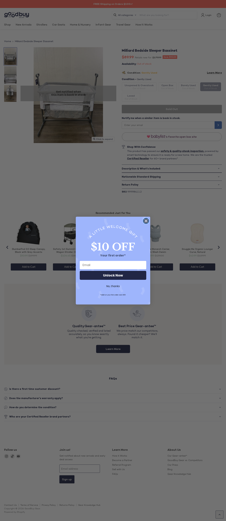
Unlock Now (113, 275)
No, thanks (113, 286)
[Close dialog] (146, 221)
